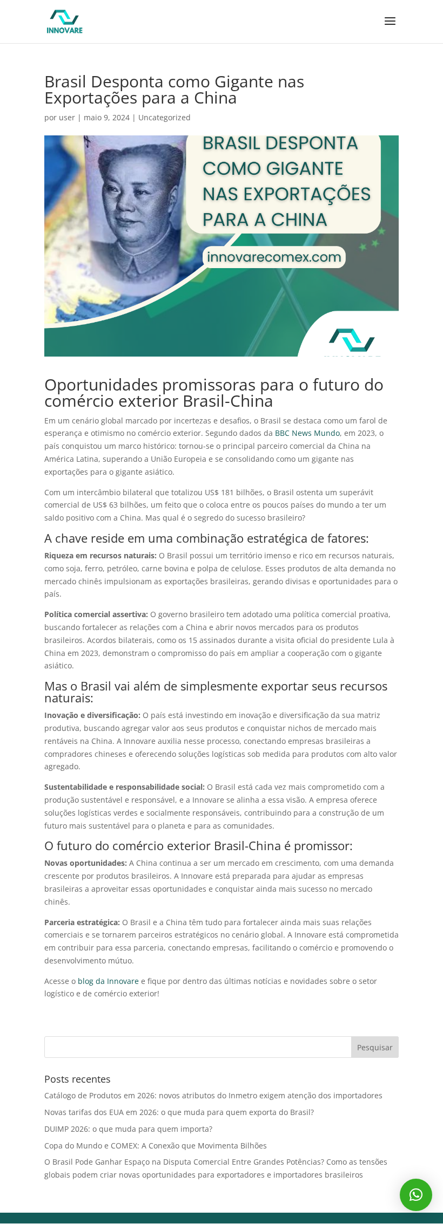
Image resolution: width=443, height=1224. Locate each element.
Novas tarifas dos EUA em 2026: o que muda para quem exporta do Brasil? (179, 1112)
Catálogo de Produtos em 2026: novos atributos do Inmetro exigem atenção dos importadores (213, 1095)
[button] (416, 1195)
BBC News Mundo (307, 433)
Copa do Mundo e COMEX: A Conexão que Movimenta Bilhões (155, 1145)
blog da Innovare (108, 981)
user (67, 117)
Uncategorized (164, 117)
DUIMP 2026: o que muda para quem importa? (128, 1129)
